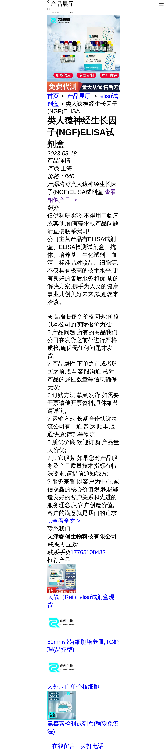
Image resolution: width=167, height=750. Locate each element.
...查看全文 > (63, 521)
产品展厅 (78, 96)
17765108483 (88, 552)
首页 (53, 96)
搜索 (71, 12)
